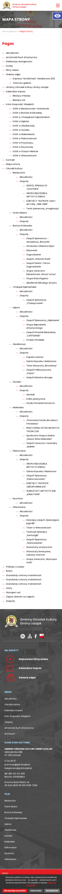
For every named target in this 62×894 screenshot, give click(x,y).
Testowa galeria (22, 82)
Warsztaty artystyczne (39, 547)
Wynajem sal (13, 592)
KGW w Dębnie (21, 121)
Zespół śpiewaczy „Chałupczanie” (36, 301)
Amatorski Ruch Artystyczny (21, 57)
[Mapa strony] (30, 636)
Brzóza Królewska (22, 225)
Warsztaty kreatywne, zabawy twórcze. (38, 553)
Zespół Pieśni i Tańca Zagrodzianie (38, 264)
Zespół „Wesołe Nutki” (38, 258)
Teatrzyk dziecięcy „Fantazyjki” (36, 533)
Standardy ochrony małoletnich (23, 575)
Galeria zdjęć (13, 74)
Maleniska (18, 407)
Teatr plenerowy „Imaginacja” (42, 208)
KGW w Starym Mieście (25, 151)
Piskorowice (19, 450)
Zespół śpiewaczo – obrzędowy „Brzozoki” (38, 240)
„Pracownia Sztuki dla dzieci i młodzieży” (42, 422)
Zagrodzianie (33, 254)
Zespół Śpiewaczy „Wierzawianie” (36, 541)
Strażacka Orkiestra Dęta (40, 246)
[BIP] (42, 636)
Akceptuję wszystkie (15, 890)
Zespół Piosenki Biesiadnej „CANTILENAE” (40, 334)
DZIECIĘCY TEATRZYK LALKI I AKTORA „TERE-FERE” (40, 202)
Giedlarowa (19, 344)
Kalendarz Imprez (15, 91)
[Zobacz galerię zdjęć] (10, 677)
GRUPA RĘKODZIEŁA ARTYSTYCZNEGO (36, 195)
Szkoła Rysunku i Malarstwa (41, 361)
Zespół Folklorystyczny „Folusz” (38, 371)
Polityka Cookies (15, 566)
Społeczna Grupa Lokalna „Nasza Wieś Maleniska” (40, 437)
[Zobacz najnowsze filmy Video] (10, 659)
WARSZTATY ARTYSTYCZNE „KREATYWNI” (41, 492)
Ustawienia (52, 890)
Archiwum (10, 733)
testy (9, 588)
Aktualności (12, 52)
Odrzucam (35, 890)
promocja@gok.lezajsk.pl (17, 764)
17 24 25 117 (10, 760)
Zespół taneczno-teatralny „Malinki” (41, 445)
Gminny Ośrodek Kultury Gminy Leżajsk (27, 87)
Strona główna (9, 31)
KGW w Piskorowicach (25, 138)
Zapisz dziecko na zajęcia (20, 596)
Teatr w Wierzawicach (38, 527)
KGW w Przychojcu (23, 142)
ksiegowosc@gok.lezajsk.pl (18, 768)
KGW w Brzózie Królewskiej (27, 112)
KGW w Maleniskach (24, 134)
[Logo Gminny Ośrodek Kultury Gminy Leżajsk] (19, 5)
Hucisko (17, 381)
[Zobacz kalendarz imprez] (10, 668)
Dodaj (9, 65)
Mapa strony (13, 164)
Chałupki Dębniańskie (24, 286)
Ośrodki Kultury (14, 168)
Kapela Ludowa (34, 357)
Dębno (16, 307)
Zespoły (24, 181)
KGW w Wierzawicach (25, 155)
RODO (9, 570)
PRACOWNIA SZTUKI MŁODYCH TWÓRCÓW (42, 429)
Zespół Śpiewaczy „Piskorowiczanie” (36, 477)
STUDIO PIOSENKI (35, 339)
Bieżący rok (19, 100)
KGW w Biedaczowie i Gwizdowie (31, 108)
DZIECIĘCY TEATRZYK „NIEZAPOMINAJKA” (37, 485)
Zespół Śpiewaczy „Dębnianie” (43, 320)
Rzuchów (18, 498)
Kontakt (10, 159)
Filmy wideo (12, 70)
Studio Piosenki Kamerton (40, 403)
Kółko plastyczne (35, 398)
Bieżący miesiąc (22, 95)
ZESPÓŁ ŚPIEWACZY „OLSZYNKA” (36, 187)
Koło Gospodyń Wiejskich (18, 716)
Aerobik (30, 394)
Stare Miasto (20, 212)
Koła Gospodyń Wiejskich (20, 104)
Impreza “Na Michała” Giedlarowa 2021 (34, 78)
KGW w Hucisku (21, 129)
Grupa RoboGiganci (37, 278)
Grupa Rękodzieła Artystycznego (36, 326)
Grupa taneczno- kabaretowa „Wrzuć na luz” (41, 272)
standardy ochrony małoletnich (23, 583)
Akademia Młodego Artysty (41, 282)
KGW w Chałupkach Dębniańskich (31, 117)
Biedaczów (19, 172)
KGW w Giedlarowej (23, 125)
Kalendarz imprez (14, 710)
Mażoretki (31, 250)
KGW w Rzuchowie (23, 147)
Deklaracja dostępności (19, 61)
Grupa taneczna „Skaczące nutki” (41, 560)
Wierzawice (19, 507)
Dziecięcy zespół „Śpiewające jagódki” (42, 521)
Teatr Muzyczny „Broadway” (41, 365)
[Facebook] (36, 636)
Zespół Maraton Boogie (39, 377)
